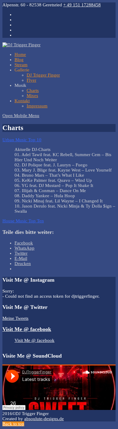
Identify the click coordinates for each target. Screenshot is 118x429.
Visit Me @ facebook (26, 329)
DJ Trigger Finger (43, 75)
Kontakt (22, 100)
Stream (21, 64)
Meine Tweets (15, 318)
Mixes (32, 95)
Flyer (31, 80)
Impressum (37, 105)
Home (20, 54)
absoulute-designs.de (44, 418)
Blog (19, 59)
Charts (33, 90)
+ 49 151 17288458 (82, 4)
